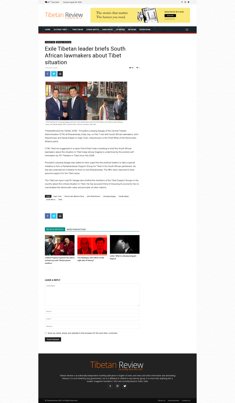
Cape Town (57, 196)
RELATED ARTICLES (55, 229)
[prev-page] (46, 268)
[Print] (60, 74)
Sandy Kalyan (124, 196)
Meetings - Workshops (63, 42)
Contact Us (186, 400)
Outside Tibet (50, 42)
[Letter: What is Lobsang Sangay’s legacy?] (125, 244)
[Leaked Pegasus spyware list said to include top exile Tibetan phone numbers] (60, 245)
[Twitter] (188, 2)
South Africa (50, 199)
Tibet (60, 199)
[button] (187, 29)
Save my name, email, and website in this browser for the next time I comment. (83, 333)
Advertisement (173, 400)
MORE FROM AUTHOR (76, 229)
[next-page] (51, 268)
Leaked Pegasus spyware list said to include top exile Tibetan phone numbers (60, 260)
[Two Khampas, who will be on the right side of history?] (92, 245)
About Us (161, 400)
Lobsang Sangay (109, 196)
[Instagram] (185, 2)
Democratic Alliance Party (74, 196)
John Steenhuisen (93, 196)
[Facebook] (182, 2)
